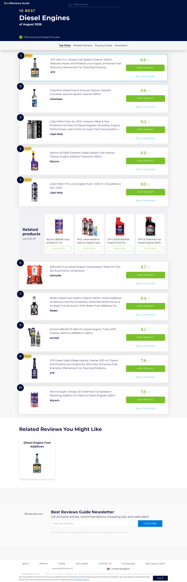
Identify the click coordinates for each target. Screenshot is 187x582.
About (25, 563)
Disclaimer (82, 563)
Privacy (44, 563)
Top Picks (65, 45)
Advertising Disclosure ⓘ (62, 568)
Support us (104, 563)
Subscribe (150, 523)
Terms (61, 563)
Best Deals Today (155, 563)
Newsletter (121, 45)
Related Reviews (82, 45)
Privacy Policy (82, 579)
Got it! (160, 578)
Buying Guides (103, 45)
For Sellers (128, 563)
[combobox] (93, 4)
